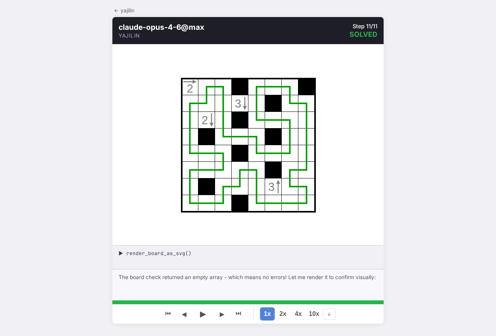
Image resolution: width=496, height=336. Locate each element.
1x (267, 313)
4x (298, 313)
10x (314, 313)
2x (282, 313)
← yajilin (124, 10)
